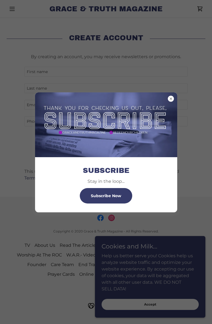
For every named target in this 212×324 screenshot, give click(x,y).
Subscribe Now (106, 195)
